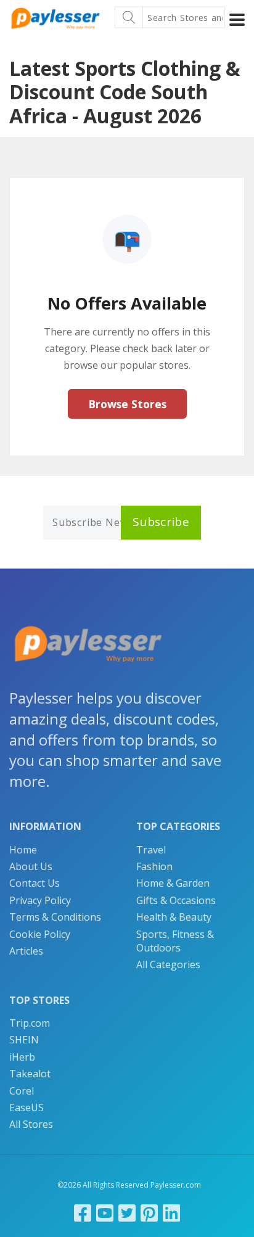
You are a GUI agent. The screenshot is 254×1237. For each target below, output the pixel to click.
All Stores (31, 1124)
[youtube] (104, 1212)
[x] (127, 1212)
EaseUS (26, 1107)
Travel (151, 850)
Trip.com (29, 1023)
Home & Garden (173, 883)
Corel (21, 1091)
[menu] (237, 19)
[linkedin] (171, 1212)
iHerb (22, 1057)
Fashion (154, 866)
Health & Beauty (173, 917)
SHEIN (24, 1039)
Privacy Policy (40, 900)
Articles (26, 951)
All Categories (168, 964)
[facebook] (82, 1212)
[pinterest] (149, 1212)
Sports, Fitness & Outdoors (175, 941)
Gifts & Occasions (176, 900)
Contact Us (34, 883)
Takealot (30, 1073)
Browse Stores (127, 404)
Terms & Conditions (55, 917)
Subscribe (161, 522)
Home (23, 850)
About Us (30, 866)
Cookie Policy (39, 934)
